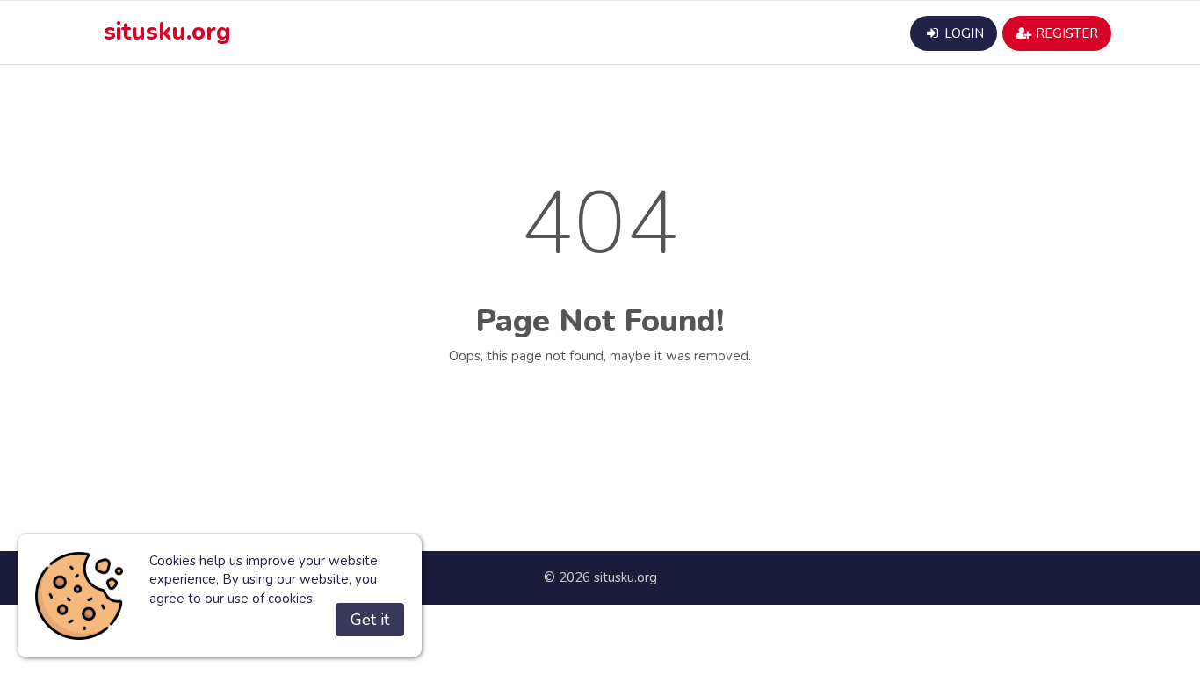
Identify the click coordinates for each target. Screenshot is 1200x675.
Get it (370, 619)
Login (962, 33)
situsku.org (167, 32)
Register (1065, 33)
